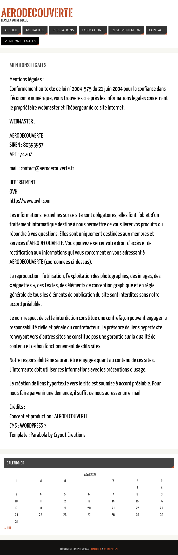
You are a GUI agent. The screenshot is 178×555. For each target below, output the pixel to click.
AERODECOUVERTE (37, 13)
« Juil (7, 528)
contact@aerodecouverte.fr (47, 168)
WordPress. (111, 549)
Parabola (95, 549)
